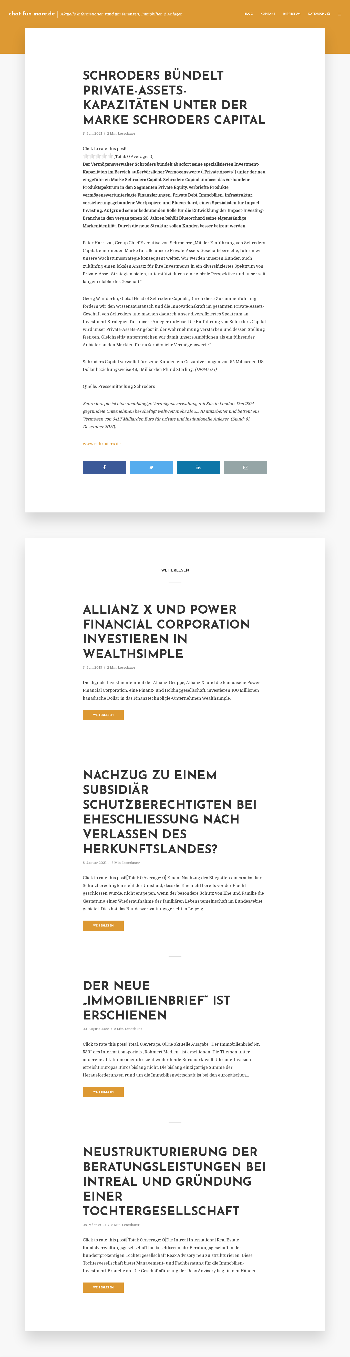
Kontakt (268, 14)
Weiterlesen (103, 715)
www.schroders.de (102, 444)
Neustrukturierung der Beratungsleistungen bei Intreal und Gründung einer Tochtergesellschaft (174, 1182)
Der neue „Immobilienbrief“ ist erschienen (157, 1002)
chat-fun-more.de (32, 14)
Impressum (292, 14)
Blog (248, 14)
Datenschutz (319, 14)
